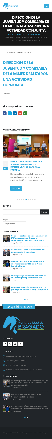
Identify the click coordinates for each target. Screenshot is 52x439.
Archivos (7, 220)
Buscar (7, 206)
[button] (46, 6)
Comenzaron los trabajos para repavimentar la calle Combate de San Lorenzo (29, 263)
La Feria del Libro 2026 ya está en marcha (30, 275)
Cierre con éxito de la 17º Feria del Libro (28, 249)
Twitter (10, 113)
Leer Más (16, 191)
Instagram (20, 344)
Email (20, 113)
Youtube (15, 344)
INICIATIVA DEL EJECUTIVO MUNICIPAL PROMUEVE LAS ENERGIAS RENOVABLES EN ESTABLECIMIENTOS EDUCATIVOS (29, 166)
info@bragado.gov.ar (20, 365)
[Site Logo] (10, 6)
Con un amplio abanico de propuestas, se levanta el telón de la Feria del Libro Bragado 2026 (29, 288)
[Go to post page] (26, 146)
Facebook (5, 113)
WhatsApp (25, 113)
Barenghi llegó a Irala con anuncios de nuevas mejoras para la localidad (28, 382)
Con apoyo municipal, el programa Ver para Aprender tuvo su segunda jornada (31, 393)
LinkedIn (15, 113)
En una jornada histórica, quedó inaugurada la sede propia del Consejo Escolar (29, 238)
